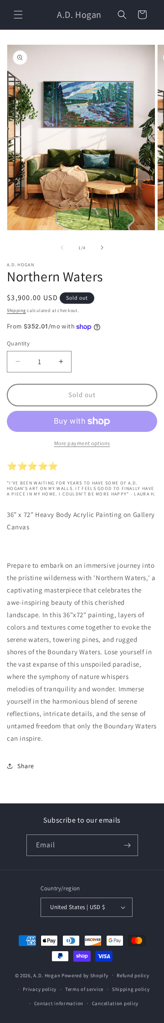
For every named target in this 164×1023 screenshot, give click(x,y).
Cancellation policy (115, 1003)
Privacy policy (39, 989)
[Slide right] (102, 247)
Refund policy (133, 975)
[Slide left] (62, 247)
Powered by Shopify (85, 975)
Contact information (58, 1003)
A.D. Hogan (46, 975)
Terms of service (84, 989)
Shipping (16, 310)
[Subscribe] (128, 845)
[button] (18, 15)
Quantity (18, 343)
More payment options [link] (82, 443)
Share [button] (25, 766)
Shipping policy (131, 989)
